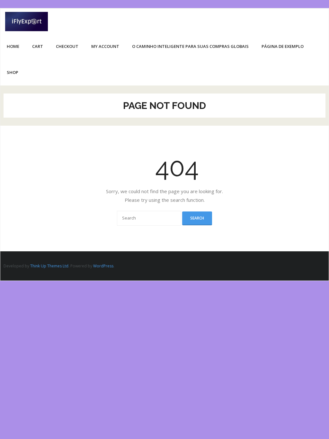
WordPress (103, 266)
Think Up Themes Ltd (49, 266)
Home (13, 46)
